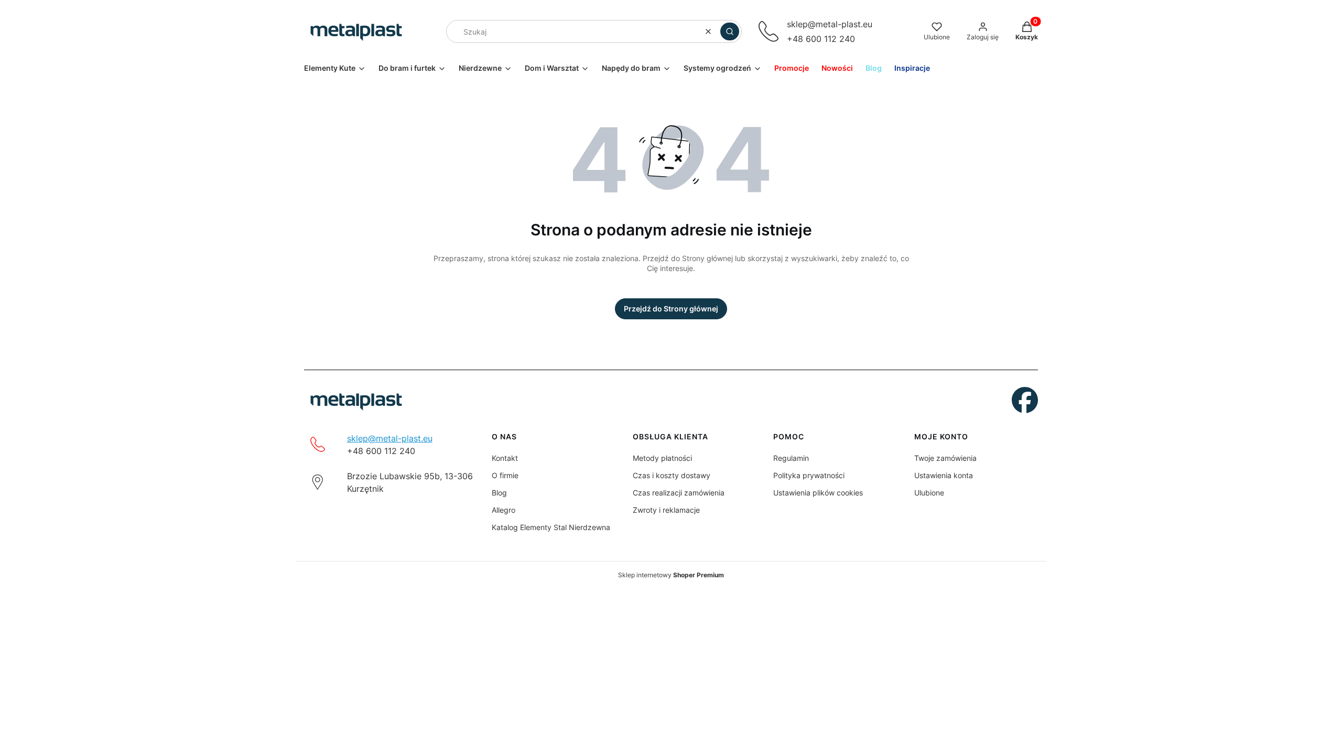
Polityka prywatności (809, 475)
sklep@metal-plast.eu (829, 24)
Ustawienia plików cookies (818, 492)
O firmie (505, 475)
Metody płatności (662, 458)
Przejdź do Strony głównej (671, 308)
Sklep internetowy (671, 575)
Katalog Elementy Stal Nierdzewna (551, 527)
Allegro (503, 509)
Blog (499, 492)
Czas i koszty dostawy (671, 475)
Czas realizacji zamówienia (678, 492)
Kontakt (505, 458)
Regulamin (791, 458)
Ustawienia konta (943, 475)
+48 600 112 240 (821, 39)
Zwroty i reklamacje (666, 509)
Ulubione (929, 492)
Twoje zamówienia (945, 458)
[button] (729, 31)
